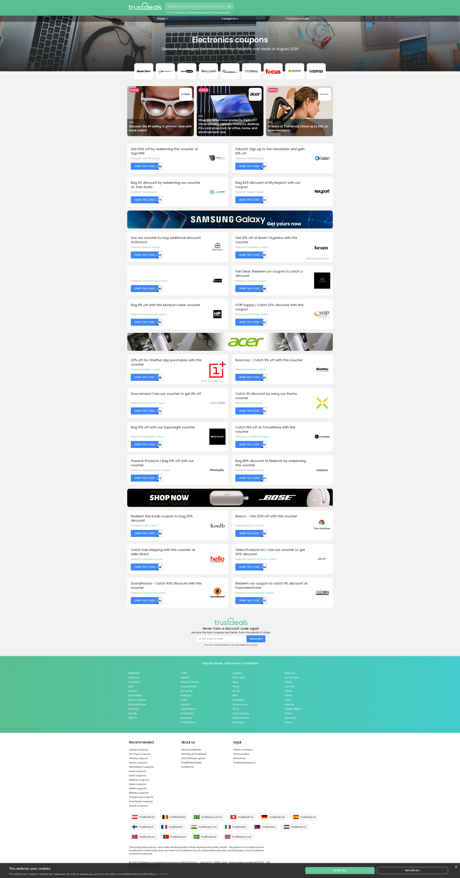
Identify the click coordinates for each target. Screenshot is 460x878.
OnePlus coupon (151, 369)
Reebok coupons (139, 780)
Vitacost (289, 704)
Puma (236, 708)
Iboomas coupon (256, 369)
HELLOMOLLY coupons (141, 767)
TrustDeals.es (308, 817)
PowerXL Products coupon (156, 470)
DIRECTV (132, 717)
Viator (288, 699)
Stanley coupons (139, 792)
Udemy (289, 690)
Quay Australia (241, 713)
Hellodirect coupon (152, 559)
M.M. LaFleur (239, 677)
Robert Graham (241, 717)
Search (229, 6)
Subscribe (256, 639)
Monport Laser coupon (154, 314)
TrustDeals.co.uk (241, 836)
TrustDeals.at (146, 817)
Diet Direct (133, 708)
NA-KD (236, 690)
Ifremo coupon (255, 403)
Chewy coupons (138, 758)
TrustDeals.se (209, 836)
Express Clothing (190, 681)
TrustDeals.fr (176, 827)
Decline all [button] (412, 870)
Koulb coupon (150, 525)
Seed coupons (137, 784)
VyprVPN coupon (151, 158)
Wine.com (290, 717)
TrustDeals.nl (298, 827)
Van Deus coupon (256, 280)
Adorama (133, 677)
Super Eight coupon (153, 436)
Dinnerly (132, 713)
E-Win (184, 672)
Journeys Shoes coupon (198, 12)
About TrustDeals (191, 749)
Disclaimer (239, 758)
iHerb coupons (137, 771)
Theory (288, 681)
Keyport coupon (255, 191)
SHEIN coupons (137, 788)
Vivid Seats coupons (141, 801)
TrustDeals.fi (146, 827)
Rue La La (290, 672)
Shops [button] (161, 18)
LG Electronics (188, 722)
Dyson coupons (138, 762)
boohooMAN (135, 695)
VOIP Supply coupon (258, 314)
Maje (235, 681)
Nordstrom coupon (220, 12)
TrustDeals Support (244, 762)
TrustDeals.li (268, 827)
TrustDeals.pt (177, 836)
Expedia (185, 677)
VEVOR (288, 695)
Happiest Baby (189, 686)
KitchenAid (186, 717)
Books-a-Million (137, 699)
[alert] (230, 870)
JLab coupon (149, 191)
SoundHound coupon (154, 592)
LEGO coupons (137, 775)
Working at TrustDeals (193, 754)
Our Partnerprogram (193, 758)
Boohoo (132, 690)
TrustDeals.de (277, 817)
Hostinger (186, 695)
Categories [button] (228, 18)
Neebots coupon (256, 470)
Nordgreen (238, 699)
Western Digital (293, 708)
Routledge (238, 722)
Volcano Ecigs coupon (154, 280)
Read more (161, 873)
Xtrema (289, 722)
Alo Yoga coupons (139, 754)
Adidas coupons (138, 749)
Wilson (288, 713)
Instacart (186, 704)
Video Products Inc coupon (262, 559)
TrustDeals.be (178, 817)
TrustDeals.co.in (207, 827)
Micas (236, 686)
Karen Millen (187, 713)
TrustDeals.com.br (211, 817)
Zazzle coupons (138, 805)
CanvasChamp (137, 704)
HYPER (184, 699)
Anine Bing (134, 681)
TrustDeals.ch (245, 817)
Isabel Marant (188, 708)
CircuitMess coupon (258, 436)
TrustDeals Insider (297, 18)
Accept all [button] (340, 870)
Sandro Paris (292, 677)
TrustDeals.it (239, 827)
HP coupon (180, 12)
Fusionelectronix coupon (260, 592)
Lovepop (237, 672)
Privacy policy (241, 754)
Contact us (187, 767)
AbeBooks (133, 672)
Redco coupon (255, 525)
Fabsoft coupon (255, 158)
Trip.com (290, 686)
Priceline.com (240, 704)
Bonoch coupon (151, 247)
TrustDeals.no (147, 836)
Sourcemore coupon (153, 403)
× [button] (456, 867)
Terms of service (243, 749)
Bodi (131, 686)
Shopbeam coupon (257, 247)
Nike (235, 695)
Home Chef (187, 690)
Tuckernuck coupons (141, 797)
